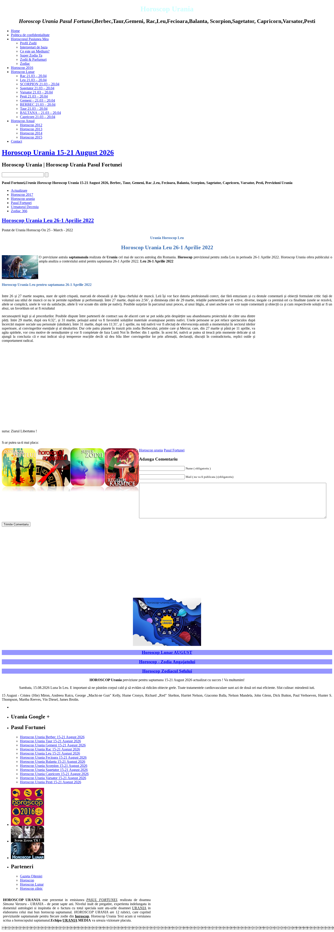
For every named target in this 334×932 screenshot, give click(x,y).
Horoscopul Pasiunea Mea (30, 39)
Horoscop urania (151, 450)
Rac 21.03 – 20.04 (33, 76)
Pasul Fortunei (174, 450)
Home (15, 31)
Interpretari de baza (33, 47)
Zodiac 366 (19, 211)
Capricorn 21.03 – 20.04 (37, 117)
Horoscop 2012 (31, 125)
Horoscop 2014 (31, 133)
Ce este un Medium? (35, 51)
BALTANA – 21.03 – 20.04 (40, 113)
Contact (16, 141)
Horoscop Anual (23, 121)
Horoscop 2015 (31, 137)
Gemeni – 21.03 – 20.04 (37, 100)
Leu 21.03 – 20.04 (33, 80)
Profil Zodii (28, 43)
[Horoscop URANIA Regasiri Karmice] (122, 492)
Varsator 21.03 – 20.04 (36, 92)
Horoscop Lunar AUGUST (167, 652)
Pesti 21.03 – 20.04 (34, 96)
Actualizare (19, 190)
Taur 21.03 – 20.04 (33, 109)
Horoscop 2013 (31, 129)
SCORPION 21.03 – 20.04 (39, 84)
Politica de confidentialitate (30, 35)
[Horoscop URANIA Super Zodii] (87, 492)
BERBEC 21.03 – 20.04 (37, 104)
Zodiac (25, 63)
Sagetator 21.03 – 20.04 (37, 88)
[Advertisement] (294, 346)
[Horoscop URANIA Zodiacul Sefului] (19, 492)
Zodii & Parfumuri (33, 59)
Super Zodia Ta (31, 55)
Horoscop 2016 (22, 68)
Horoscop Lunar (23, 72)
